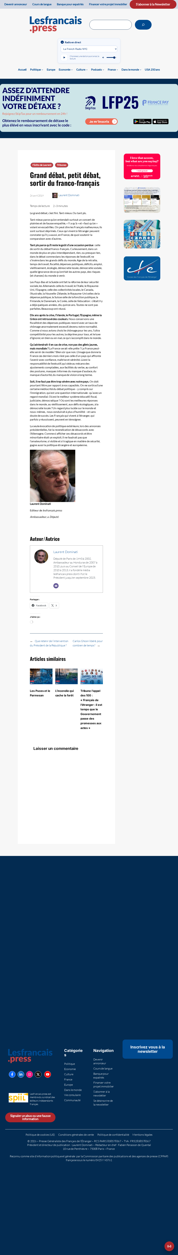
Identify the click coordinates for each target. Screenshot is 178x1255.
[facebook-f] (12, 1074)
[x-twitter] (38, 1074)
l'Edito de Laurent (42, 165)
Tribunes (61, 165)
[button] (169, 1246)
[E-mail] (56, 585)
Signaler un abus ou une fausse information (30, 1117)
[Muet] (103, 57)
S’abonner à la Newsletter (153, 4)
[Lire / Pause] (64, 57)
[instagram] (29, 1074)
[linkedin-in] (21, 1074)
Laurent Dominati (68, 195)
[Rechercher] (143, 25)
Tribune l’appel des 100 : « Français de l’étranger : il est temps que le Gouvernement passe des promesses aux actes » (91, 709)
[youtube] (47, 1074)
